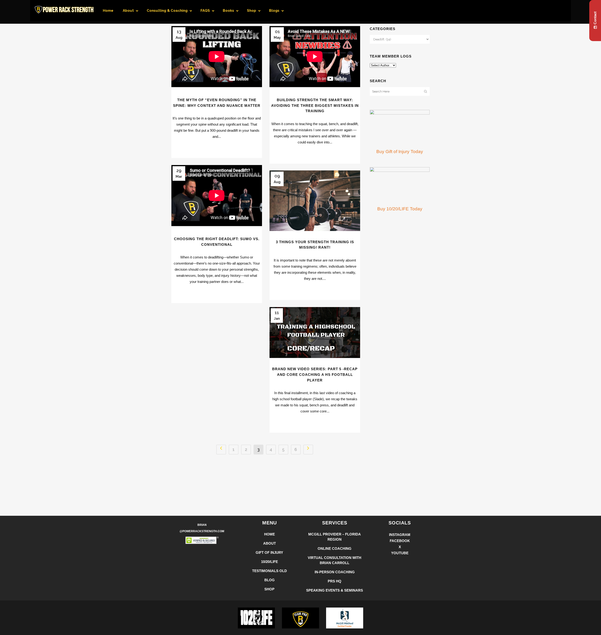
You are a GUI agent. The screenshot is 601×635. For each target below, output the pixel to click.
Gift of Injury (269, 552)
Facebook (400, 541)
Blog (269, 580)
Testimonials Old (269, 571)
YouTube (399, 553)
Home (269, 534)
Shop (269, 589)
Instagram (399, 535)
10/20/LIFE (269, 562)
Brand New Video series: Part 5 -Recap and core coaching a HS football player (315, 374)
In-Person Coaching (335, 572)
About (269, 543)
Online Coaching (334, 548)
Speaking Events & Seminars (334, 590)
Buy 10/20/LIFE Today (399, 208)
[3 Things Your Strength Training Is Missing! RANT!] (315, 200)
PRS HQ (334, 581)
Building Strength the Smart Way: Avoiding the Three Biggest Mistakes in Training (315, 105)
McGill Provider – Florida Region (334, 536)
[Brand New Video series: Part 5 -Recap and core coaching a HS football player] (315, 332)
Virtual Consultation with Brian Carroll (334, 560)
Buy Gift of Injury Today (399, 151)
